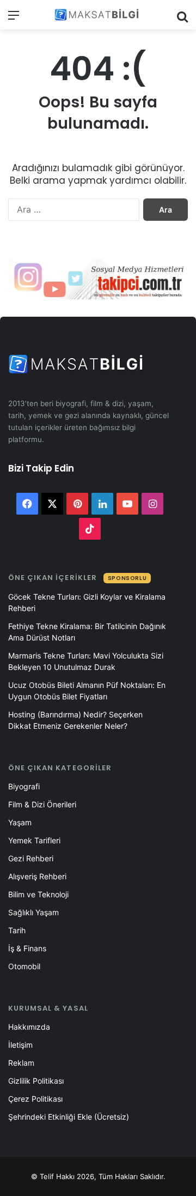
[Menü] (13, 19)
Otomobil (24, 966)
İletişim (20, 1044)
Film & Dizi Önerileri (42, 804)
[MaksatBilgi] (98, 15)
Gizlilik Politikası (36, 1080)
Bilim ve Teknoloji (38, 894)
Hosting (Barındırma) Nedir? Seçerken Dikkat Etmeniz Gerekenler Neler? (75, 720)
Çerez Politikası (35, 1098)
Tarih (17, 930)
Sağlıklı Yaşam (33, 912)
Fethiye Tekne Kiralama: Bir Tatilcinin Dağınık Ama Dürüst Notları (87, 631)
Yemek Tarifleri (34, 840)
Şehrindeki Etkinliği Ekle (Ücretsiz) (68, 1116)
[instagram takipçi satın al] (98, 278)
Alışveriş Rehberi (37, 876)
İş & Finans (27, 948)
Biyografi (24, 786)
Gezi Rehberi (30, 858)
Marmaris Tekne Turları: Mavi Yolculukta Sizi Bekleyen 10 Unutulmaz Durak (85, 661)
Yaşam (20, 822)
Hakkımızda (29, 1026)
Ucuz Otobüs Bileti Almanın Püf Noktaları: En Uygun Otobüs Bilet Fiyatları (87, 690)
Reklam (21, 1062)
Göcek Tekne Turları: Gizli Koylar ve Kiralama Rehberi (87, 602)
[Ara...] (182, 19)
